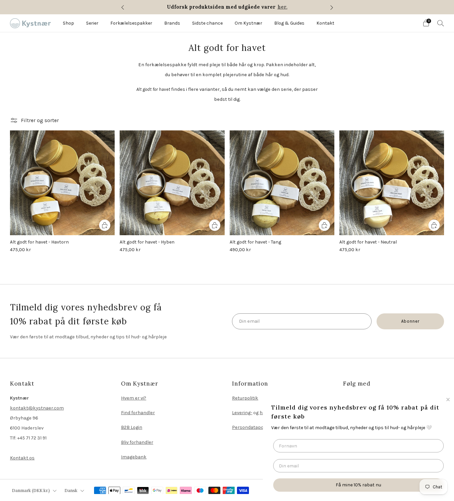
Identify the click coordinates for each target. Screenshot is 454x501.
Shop (68, 23)
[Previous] (122, 7)
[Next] (331, 7)
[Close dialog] (448, 399)
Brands (172, 23)
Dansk (70, 490)
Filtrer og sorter (40, 120)
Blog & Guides (289, 23)
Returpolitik (245, 398)
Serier (92, 23)
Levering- (242, 413)
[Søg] (440, 23)
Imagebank (134, 457)
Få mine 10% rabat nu (358, 485)
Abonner (410, 321)
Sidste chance (207, 23)
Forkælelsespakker (131, 23)
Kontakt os (22, 458)
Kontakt (325, 23)
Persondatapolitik (252, 427)
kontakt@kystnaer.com (37, 408)
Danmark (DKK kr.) (31, 490)
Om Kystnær (248, 23)
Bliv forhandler (137, 442)
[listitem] (227, 7)
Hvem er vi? (133, 398)
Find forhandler (138, 413)
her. (282, 7)
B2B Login (131, 427)
